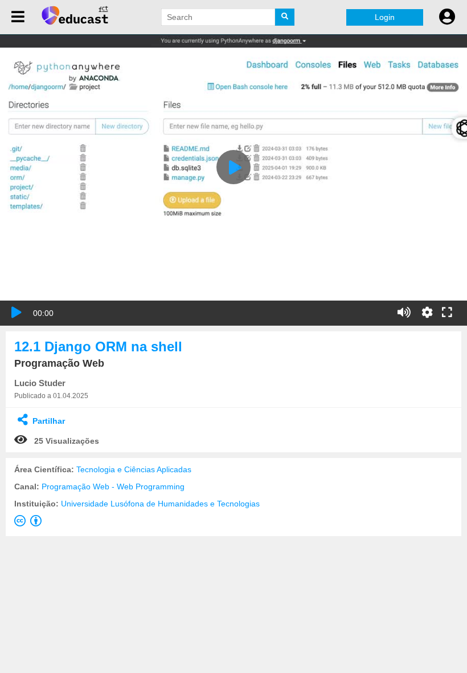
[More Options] (427, 312)
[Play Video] (233, 167)
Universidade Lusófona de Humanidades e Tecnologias (160, 503)
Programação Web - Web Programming (113, 486)
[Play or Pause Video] (16, 312)
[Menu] (17, 17)
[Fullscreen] (447, 313)
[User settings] (447, 17)
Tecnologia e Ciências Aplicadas (133, 469)
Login (385, 17)
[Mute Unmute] (404, 312)
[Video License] (30, 523)
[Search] (284, 17)
